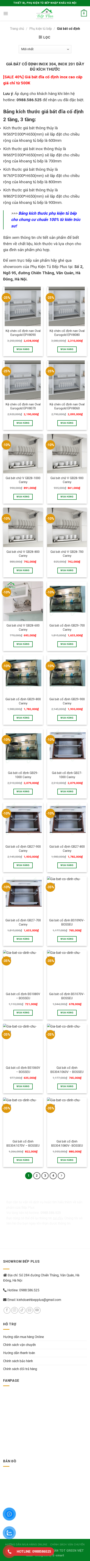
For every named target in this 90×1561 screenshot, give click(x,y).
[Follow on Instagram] (14, 1310)
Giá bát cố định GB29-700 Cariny (67, 627)
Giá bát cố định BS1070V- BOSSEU (67, 996)
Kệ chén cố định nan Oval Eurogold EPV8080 (67, 333)
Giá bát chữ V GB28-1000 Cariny (23, 480)
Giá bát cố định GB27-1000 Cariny (67, 775)
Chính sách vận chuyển (19, 1345)
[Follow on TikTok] (22, 1310)
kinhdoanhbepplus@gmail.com (39, 1300)
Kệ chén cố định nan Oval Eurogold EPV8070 (23, 406)
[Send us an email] (29, 1310)
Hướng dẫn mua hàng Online (23, 1337)
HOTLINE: (34, 1552)
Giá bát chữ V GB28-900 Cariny (67, 480)
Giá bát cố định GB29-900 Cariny (67, 701)
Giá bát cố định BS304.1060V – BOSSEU (67, 1070)
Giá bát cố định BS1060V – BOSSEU (23, 1070)
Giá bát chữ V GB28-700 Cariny (67, 554)
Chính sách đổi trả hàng (20, 1369)
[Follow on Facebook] (7, 1310)
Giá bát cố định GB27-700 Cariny (23, 922)
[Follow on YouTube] (37, 1310)
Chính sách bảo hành (18, 1361)
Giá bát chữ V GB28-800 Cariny (23, 554)
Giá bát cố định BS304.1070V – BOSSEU (23, 1143)
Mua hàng (23, 349)
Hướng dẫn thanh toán (19, 1353)
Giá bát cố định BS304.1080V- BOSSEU (67, 1143)
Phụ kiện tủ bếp (40, 29)
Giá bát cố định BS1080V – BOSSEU (23, 996)
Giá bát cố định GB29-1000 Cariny (23, 775)
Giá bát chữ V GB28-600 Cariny (23, 627)
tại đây (58, 1218)
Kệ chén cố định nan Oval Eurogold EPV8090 (23, 333)
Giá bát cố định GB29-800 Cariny (23, 701)
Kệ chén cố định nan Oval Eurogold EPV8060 (67, 406)
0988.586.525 (29, 1290)
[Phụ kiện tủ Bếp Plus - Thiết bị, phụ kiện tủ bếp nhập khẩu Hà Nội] (45, 13)
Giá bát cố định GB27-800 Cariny (67, 848)
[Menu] (5, 13)
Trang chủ (17, 29)
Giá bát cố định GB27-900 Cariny (23, 848)
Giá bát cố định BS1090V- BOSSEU (67, 922)
